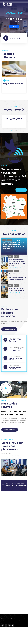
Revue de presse (17, 356)
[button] (8, 96)
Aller (5, 125)
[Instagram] (9, 625)
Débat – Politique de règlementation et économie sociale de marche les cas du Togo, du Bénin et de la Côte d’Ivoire (17, 276)
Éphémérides (16, 338)
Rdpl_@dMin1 (12, 267)
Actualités (16, 256)
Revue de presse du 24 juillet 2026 (16, 359)
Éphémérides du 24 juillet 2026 (15, 340)
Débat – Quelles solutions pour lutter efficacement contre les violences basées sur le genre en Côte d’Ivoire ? (16, 262)
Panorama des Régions (18, 347)
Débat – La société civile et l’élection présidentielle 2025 (16, 289)
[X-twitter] (6, 625)
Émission (8, 80)
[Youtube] (12, 625)
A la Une (10, 256)
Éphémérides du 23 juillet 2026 (15, 368)
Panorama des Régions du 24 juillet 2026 (16, 349)
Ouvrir (5, 90)
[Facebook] (2, 625)
